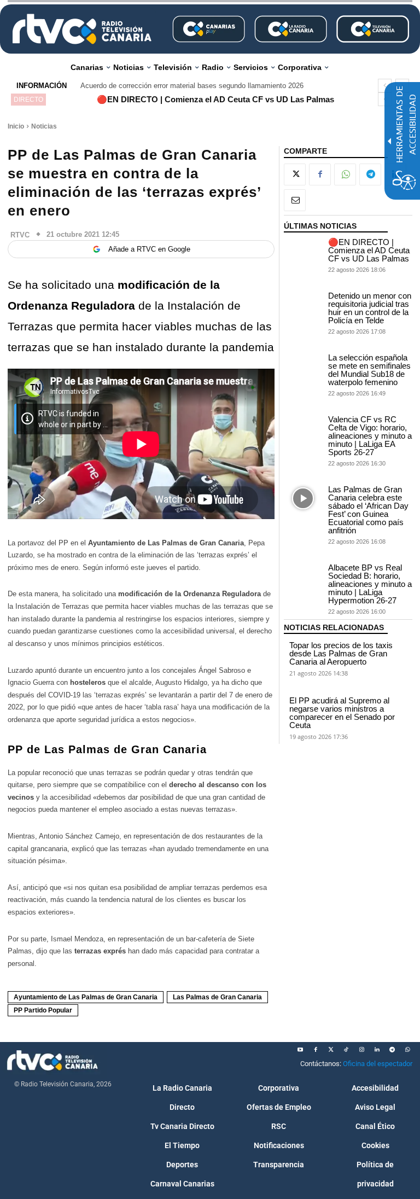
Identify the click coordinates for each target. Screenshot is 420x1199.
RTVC (20, 234)
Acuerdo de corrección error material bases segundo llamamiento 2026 (192, 86)
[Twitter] (331, 1050)
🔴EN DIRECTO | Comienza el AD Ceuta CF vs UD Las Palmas (215, 99)
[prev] (385, 85)
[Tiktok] (346, 1050)
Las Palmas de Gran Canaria (217, 997)
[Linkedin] (377, 1050)
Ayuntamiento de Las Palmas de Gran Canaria (86, 997)
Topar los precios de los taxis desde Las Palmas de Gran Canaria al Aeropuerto (341, 653)
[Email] (295, 200)
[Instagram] (361, 1050)
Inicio (16, 126)
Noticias (44, 126)
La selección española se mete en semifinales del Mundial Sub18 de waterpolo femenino (369, 370)
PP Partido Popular (43, 1010)
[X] (295, 174)
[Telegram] (370, 174)
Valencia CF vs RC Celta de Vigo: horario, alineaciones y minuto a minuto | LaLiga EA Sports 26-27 (370, 436)
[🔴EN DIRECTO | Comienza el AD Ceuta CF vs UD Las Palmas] (303, 251)
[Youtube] (300, 1050)
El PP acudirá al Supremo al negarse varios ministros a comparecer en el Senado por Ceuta (342, 713)
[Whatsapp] (407, 1050)
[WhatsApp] (345, 174)
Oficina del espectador (377, 1064)
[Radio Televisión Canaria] (82, 29)
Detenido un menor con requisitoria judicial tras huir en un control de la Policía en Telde (369, 308)
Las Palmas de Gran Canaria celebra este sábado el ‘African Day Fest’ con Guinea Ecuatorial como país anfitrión (368, 510)
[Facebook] (320, 174)
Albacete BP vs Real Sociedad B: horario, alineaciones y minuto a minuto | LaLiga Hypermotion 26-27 (370, 584)
